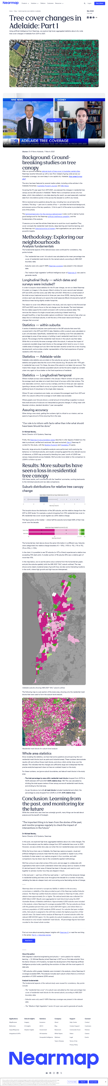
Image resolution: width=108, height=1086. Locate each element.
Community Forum (75, 1030)
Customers (50, 3)
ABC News (65, 186)
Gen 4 (69, 442)
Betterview (12, 1026)
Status (71, 1033)
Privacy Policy (74, 1045)
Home (11, 11)
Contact (87, 1022)
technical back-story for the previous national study (43, 214)
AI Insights (27, 1026)
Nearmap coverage (56, 266)
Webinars (57, 1037)
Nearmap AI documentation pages (42, 440)
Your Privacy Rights (72, 1081)
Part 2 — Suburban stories (41, 935)
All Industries (43, 1033)
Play (55, 120)
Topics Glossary (59, 1041)
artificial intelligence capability (59, 217)
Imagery (26, 1022)
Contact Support (74, 1026)
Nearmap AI (72, 273)
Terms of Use (73, 1041)
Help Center (73, 1022)
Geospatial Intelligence (46, 1037)
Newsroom (58, 1030)
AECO (41, 1026)
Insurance (42, 1022)
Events (87, 1037)
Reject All (83, 1081)
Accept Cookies (93, 1081)
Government (43, 1030)
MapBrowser (13, 1022)
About (56, 1022)
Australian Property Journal (47, 186)
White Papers (59, 1033)
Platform (42, 3)
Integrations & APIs (14, 1033)
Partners (87, 1030)
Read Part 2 (28, 940)
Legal (71, 1037)
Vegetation (65, 445)
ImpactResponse (14, 1030)
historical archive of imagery (45, 228)
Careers (87, 1033)
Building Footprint (51, 445)
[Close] (105, 1081)
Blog (15, 11)
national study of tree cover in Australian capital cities (61, 171)
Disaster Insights (29, 1030)
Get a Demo (99, 3)
